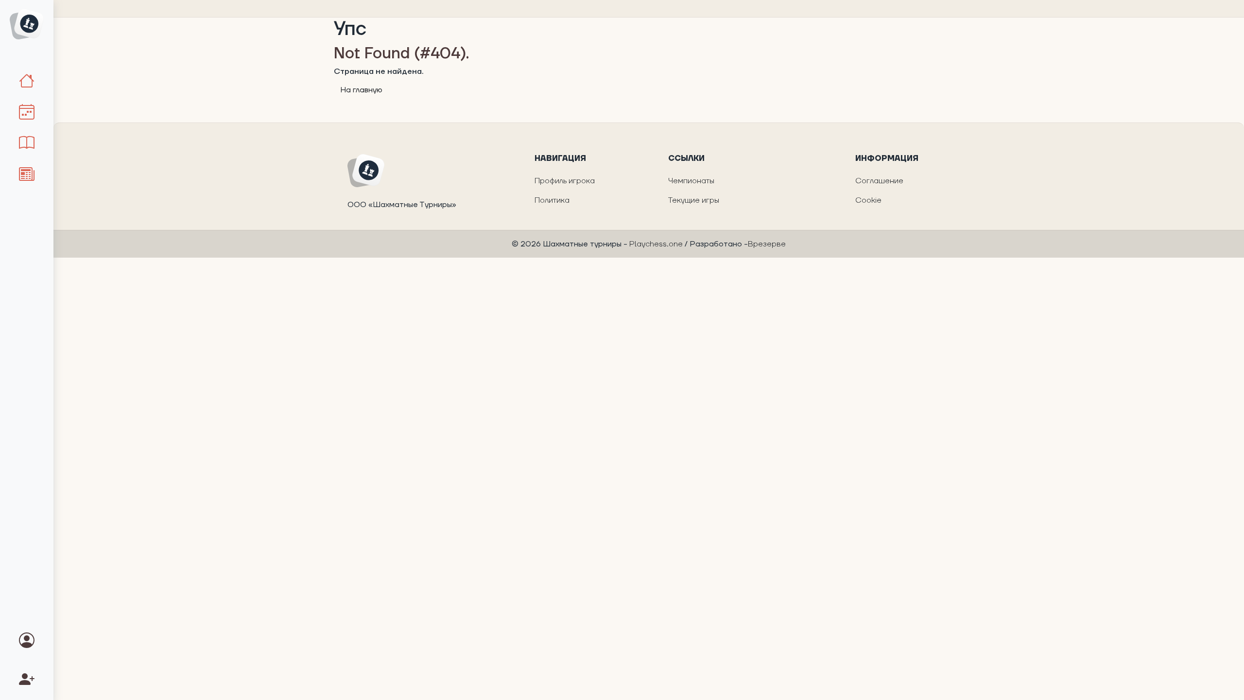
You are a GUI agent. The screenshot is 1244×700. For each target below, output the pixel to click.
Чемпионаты (691, 181)
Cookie (868, 200)
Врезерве (767, 244)
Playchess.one (657, 244)
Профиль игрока (565, 181)
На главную (361, 90)
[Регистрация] (26, 680)
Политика (552, 200)
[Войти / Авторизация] (26, 641)
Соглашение (879, 181)
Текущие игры (693, 200)
